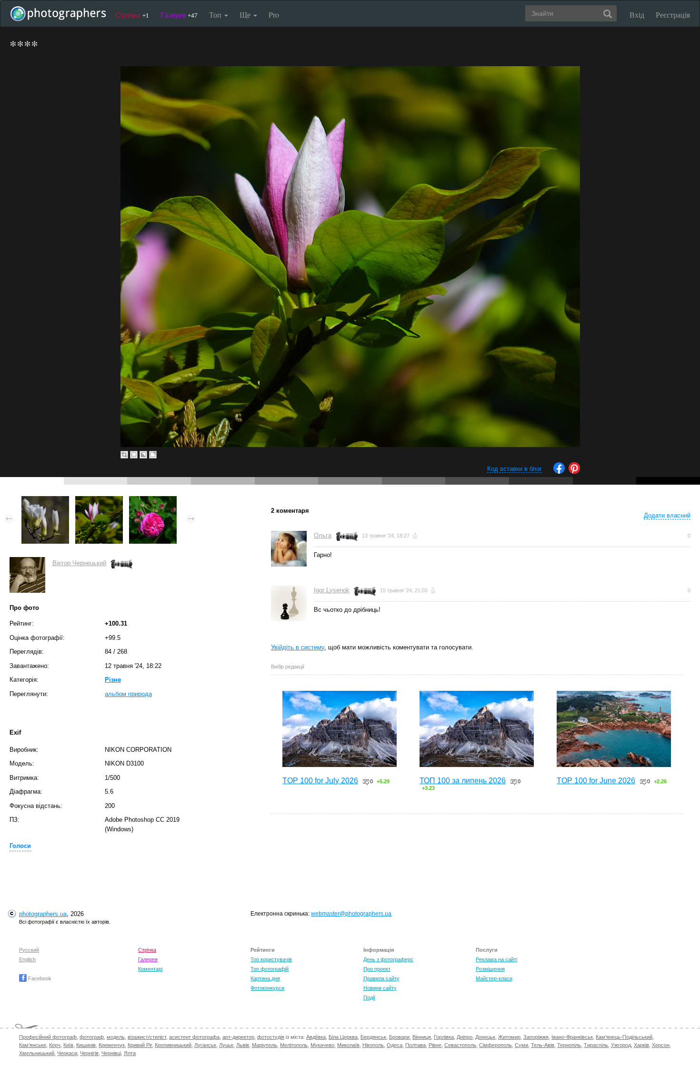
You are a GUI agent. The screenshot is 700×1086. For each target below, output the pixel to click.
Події (369, 997)
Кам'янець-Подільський (624, 1037)
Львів (242, 1045)
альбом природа (128, 693)
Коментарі (150, 969)
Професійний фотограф (48, 1037)
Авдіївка (316, 1037)
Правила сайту (381, 978)
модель (116, 1037)
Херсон (661, 1045)
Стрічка (132, 15)
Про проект (376, 969)
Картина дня (265, 978)
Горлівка (444, 1037)
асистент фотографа (194, 1037)
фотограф (92, 1037)
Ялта (130, 1053)
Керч (54, 1045)
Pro (274, 15)
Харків (641, 1045)
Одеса (394, 1045)
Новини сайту (380, 988)
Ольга (322, 535)
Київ (68, 1045)
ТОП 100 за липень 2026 (463, 781)
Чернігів (89, 1053)
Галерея (179, 15)
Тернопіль (569, 1045)
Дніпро (464, 1037)
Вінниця (421, 1037)
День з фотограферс (388, 959)
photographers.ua (43, 913)
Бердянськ (373, 1037)
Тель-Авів (542, 1045)
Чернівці (111, 1053)
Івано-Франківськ (572, 1037)
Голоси (20, 845)
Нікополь (373, 1045)
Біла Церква (343, 1037)
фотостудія (270, 1037)
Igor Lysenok (332, 590)
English (27, 959)
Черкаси (67, 1053)
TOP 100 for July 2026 (320, 781)
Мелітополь (294, 1045)
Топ (216, 15)
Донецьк (485, 1037)
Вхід (637, 15)
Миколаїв (348, 1045)
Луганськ (205, 1045)
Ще (246, 15)
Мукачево (322, 1045)
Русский (29, 950)
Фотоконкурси (267, 988)
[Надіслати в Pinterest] (574, 471)
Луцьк (226, 1045)
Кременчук (112, 1045)
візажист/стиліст (147, 1037)
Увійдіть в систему (297, 647)
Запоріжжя (536, 1037)
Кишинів (86, 1045)
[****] (45, 500)
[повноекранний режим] (153, 454)
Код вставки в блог (514, 468)
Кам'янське (32, 1045)
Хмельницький (36, 1053)
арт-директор (238, 1037)
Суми (521, 1045)
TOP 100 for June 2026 (596, 781)
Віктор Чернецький (79, 563)
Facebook (39, 978)
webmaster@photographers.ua (351, 913)
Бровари (399, 1037)
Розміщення (490, 969)
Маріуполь (264, 1045)
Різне (113, 679)
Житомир (509, 1037)
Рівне (435, 1045)
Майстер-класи (494, 978)
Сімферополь (495, 1045)
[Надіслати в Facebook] (559, 471)
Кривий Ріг (140, 1045)
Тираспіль (596, 1045)
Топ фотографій (269, 969)
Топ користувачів (271, 959)
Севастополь (460, 1045)
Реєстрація (673, 15)
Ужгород (621, 1045)
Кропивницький (173, 1045)
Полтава (415, 1045)
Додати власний (667, 515)
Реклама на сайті (496, 959)
